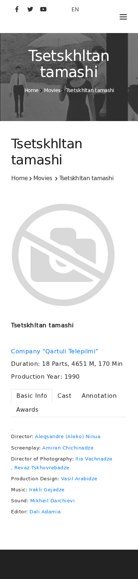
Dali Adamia (45, 511)
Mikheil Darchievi (52, 500)
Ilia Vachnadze (94, 459)
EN (75, 9)
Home (31, 90)
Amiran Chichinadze (67, 448)
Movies (52, 90)
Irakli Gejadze (47, 489)
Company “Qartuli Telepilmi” (55, 351)
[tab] (31, 396)
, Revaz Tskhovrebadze (40, 467)
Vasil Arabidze (79, 478)
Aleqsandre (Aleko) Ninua (67, 436)
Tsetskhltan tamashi (90, 90)
